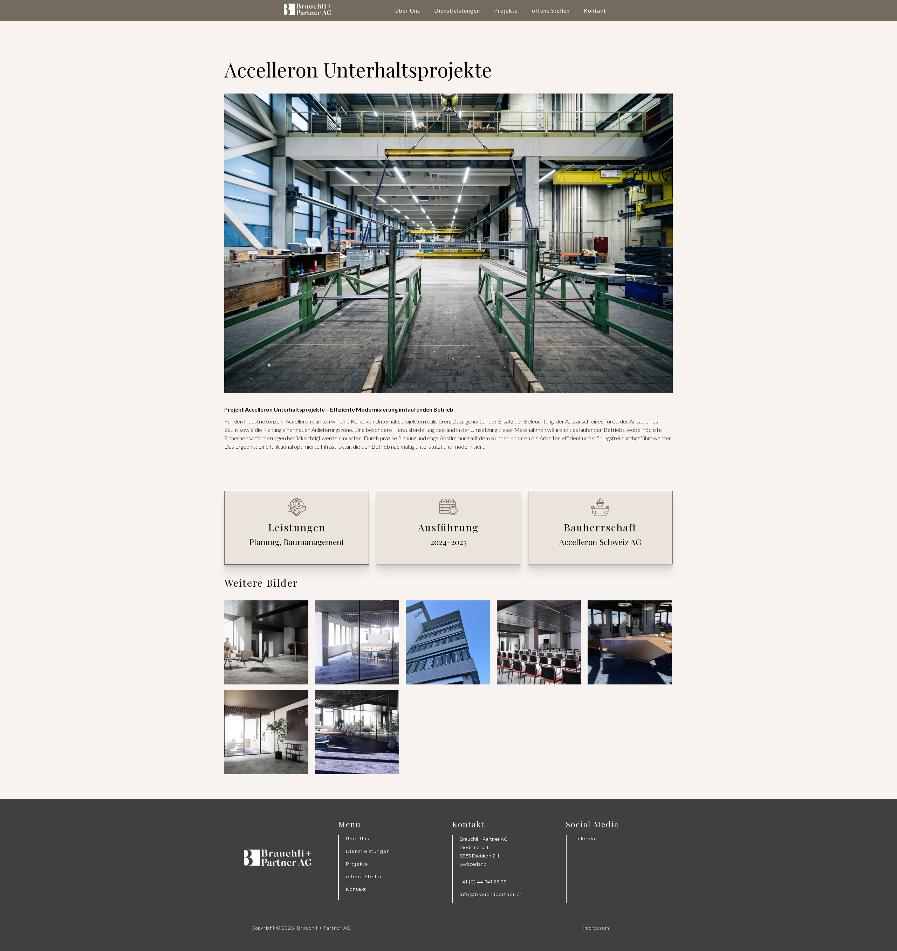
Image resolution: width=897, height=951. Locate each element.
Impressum (595, 928)
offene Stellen (551, 10)
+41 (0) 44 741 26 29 (483, 881)
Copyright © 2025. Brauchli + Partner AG (301, 928)
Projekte (506, 10)
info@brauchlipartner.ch (491, 894)
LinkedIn (584, 838)
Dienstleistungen (457, 10)
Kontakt (595, 10)
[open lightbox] (266, 642)
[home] (307, 7)
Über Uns (407, 10)
